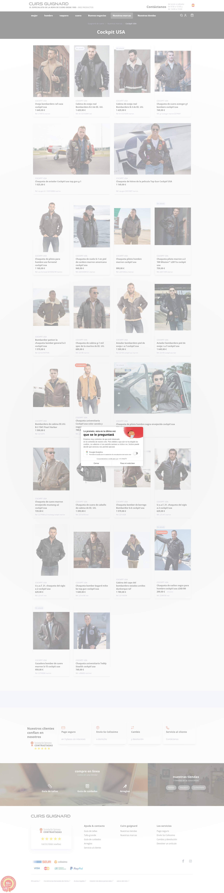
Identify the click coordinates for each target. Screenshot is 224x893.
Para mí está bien (127, 463)
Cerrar (96, 463)
